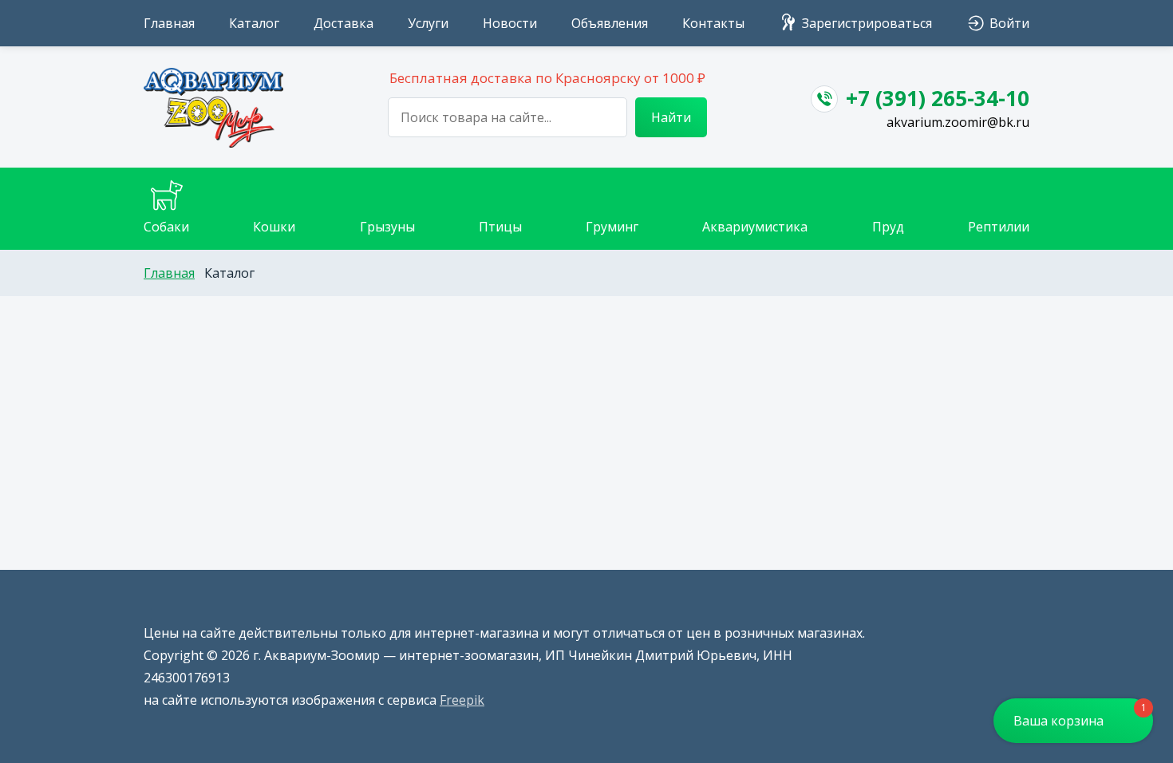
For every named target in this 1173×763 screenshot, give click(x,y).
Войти (1009, 23)
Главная (169, 23)
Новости (510, 23)
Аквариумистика (755, 226)
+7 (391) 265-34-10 (937, 98)
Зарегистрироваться (867, 23)
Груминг (612, 226)
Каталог (254, 23)
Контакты (713, 23)
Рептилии (998, 226)
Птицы (500, 226)
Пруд (888, 226)
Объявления (609, 23)
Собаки (166, 226)
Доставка (343, 23)
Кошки (274, 226)
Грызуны (387, 226)
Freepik (462, 700)
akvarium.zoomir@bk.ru (958, 122)
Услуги (428, 23)
